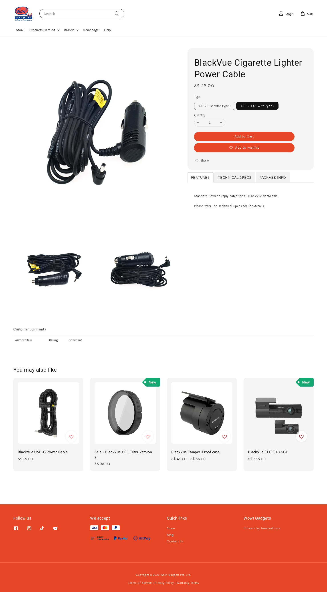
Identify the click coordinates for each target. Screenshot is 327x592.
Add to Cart (244, 136)
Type (197, 97)
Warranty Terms (187, 583)
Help (107, 30)
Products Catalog (42, 30)
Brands (69, 30)
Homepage (91, 30)
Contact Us (175, 541)
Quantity (199, 115)
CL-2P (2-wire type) (214, 106)
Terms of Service (140, 583)
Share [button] (204, 160)
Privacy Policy (164, 583)
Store (20, 30)
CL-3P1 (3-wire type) (257, 106)
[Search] (117, 13)
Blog (170, 535)
